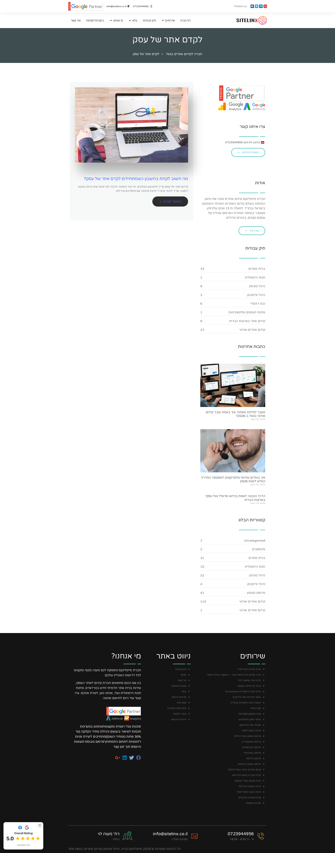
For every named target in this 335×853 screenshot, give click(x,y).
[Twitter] (256, 6)
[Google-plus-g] (265, 6)
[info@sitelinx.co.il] (194, 836)
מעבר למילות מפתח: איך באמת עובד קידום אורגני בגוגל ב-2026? (235, 414)
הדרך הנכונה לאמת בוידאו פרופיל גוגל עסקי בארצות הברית (235, 498)
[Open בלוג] (130, 20)
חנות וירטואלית (255, 277)
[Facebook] (252, 6)
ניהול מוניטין (257, 286)
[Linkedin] (261, 6)
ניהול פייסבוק (256, 295)
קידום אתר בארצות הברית (247, 321)
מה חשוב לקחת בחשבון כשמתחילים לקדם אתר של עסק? (136, 178)
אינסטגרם (258, 549)
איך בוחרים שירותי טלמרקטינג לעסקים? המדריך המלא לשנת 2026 (233, 479)
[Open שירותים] (163, 20)
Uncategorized (254, 540)
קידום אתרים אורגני (252, 330)
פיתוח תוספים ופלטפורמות (246, 312)
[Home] (245, 20)
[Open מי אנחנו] (111, 20)
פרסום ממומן (256, 593)
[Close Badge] (40, 825)
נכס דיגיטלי (257, 304)
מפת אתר (75, 849)
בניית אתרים (256, 269)
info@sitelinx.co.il (170, 833)
